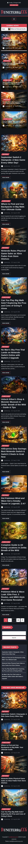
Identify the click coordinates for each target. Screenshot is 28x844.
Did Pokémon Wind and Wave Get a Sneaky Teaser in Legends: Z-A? (13, 501)
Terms (7, 841)
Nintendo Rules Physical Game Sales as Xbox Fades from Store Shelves (13, 781)
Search (7, 627)
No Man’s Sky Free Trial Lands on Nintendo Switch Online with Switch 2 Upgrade (12, 676)
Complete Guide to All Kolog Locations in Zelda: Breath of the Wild (14, 548)
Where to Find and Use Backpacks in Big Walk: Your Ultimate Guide (13, 207)
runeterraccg (16, 48)
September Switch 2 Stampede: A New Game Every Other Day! (13, 160)
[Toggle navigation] (14, 18)
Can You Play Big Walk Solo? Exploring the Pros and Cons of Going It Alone (13, 814)
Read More (5, 177)
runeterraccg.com (13, 837)
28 (18, 620)
